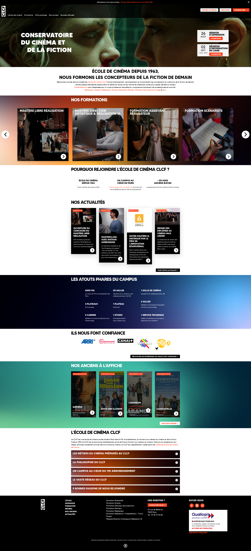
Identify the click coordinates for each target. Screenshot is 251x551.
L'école (68, 500)
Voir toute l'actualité (166, 270)
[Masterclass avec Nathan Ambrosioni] (120, 259)
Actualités (70, 514)
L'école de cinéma (15, 15)
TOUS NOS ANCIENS (168, 423)
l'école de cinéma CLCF (97, 82)
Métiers (68, 509)
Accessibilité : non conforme (153, 540)
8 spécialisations (81, 87)
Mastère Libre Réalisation (42, 111)
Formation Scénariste (203, 111)
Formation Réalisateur (115, 511)
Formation (70, 506)
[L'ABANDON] (148, 410)
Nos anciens (54, 15)
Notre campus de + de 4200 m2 (121, 187)
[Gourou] (92, 413)
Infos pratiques (41, 15)
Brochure (225, 10)
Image (157, 90)
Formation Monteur (114, 508)
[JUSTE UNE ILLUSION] (120, 413)
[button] (125, 545)
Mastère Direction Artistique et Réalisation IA (124, 519)
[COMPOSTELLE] (176, 413)
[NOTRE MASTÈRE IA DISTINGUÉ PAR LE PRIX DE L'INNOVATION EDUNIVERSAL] (148, 260)
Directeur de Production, (145, 90)
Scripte (114, 90)
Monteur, (131, 90)
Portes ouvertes (209, 10)
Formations (28, 15)
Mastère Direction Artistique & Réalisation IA (97, 112)
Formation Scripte (113, 503)
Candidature (239, 10)
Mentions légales (132, 540)
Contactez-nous (156, 505)
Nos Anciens (71, 511)
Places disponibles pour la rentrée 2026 (137, 2)
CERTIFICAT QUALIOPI (198, 533)
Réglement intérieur (141, 540)
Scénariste (122, 90)
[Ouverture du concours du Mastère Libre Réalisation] (92, 250)
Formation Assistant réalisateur (148, 112)
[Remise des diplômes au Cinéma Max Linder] (176, 250)
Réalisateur (89, 90)
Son (164, 90)
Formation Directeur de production (120, 506)
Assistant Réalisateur (102, 90)
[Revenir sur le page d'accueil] (43, 504)
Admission (70, 503)
